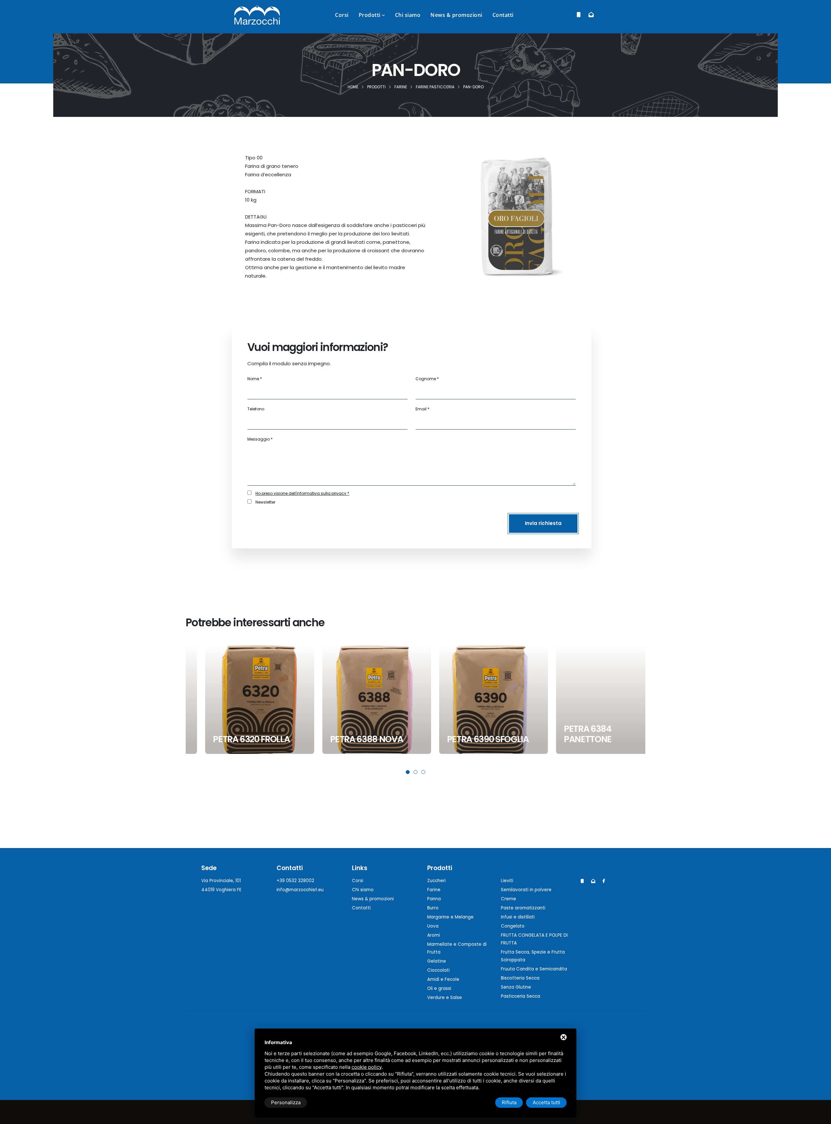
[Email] (591, 14)
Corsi (342, 15)
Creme (508, 899)
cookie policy (367, 1067)
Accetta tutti (546, 1102)
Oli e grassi (439, 988)
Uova (433, 926)
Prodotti (369, 15)
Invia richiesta (543, 523)
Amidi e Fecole (443, 979)
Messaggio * (260, 439)
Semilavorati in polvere (526, 890)
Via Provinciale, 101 (221, 881)
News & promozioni (456, 15)
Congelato (513, 926)
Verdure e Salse (444, 997)
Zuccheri (436, 881)
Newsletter (265, 502)
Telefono (255, 409)
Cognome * (427, 378)
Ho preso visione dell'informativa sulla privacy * (302, 493)
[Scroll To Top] (820, 1116)
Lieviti (507, 881)
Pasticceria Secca (520, 996)
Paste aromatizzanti (523, 908)
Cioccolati (438, 970)
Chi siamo (408, 15)
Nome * (254, 378)
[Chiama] (578, 14)
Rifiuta (509, 1102)
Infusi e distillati (518, 917)
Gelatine (436, 961)
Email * (422, 409)
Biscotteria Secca (520, 978)
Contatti (503, 15)
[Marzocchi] (603, 881)
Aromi (433, 935)
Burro (433, 908)
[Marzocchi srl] (257, 14)
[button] (408, 772)
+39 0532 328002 (295, 881)
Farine (433, 890)
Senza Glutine (516, 987)
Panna (434, 899)
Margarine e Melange (450, 917)
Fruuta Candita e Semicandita (534, 969)
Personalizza (286, 1102)
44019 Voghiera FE (221, 890)
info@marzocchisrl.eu (300, 890)
